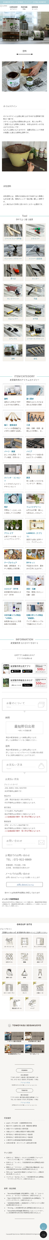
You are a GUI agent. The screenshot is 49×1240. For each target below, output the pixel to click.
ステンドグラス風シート (16, 1159)
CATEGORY (14, 8)
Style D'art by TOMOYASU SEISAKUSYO (23, 1234)
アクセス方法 (25, 1082)
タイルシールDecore (21, 1195)
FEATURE (24, 8)
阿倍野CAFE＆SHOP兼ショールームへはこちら (24, 1085)
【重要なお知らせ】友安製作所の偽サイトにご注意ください (24, 932)
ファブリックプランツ (15, 1179)
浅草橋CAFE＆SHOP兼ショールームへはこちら (24, 1105)
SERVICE (35, 8)
